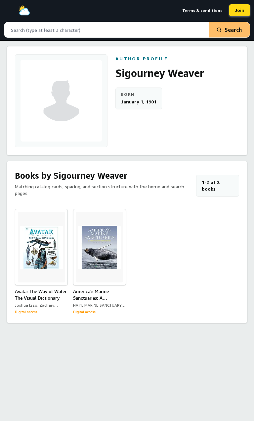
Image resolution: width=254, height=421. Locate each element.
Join (239, 10)
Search (233, 30)
